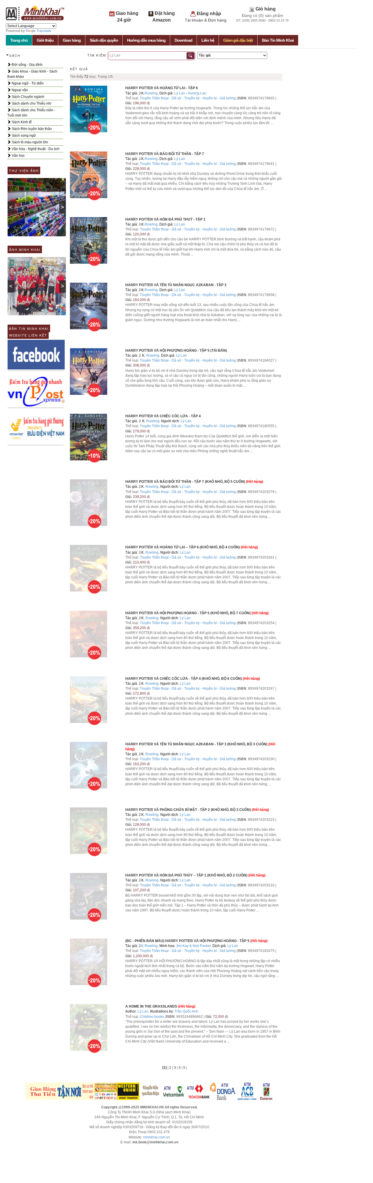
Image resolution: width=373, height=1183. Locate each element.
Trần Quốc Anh (186, 1011)
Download (183, 40)
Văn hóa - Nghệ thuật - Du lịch (35, 149)
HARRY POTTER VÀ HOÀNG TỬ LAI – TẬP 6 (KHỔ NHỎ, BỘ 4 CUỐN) (182, 547)
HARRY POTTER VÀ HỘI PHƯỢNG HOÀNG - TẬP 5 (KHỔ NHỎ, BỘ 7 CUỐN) (188, 613)
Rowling (151, 93)
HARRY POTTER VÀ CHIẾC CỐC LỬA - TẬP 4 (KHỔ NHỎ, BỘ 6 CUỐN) (183, 679)
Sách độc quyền (104, 40)
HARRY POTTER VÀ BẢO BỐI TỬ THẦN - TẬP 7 (164, 154)
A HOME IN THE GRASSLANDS (151, 1006)
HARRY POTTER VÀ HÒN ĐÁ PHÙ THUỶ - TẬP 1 (165, 219)
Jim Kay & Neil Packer (193, 946)
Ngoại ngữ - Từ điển (27, 83)
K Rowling (149, 946)
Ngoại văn (19, 90)
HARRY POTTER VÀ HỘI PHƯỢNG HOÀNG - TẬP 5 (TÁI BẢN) (176, 350)
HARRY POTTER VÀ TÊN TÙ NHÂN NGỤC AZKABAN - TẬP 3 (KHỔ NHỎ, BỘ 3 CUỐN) (196, 744)
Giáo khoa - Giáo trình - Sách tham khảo (32, 74)
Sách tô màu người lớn (29, 142)
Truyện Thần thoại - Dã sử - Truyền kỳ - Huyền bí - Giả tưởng (188, 98)
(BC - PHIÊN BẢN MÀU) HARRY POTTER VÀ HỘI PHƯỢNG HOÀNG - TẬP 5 (187, 941)
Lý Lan (179, 93)
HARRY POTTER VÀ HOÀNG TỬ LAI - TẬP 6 (161, 88)
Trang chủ (19, 40)
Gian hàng (72, 40)
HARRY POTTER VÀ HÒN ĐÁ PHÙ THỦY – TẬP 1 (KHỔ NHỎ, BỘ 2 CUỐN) (186, 875)
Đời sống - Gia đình (27, 65)
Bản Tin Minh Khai (278, 40)
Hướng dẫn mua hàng (146, 40)
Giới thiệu (45, 40)
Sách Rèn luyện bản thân (31, 129)
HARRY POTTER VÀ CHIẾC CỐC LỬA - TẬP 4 (163, 416)
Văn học (18, 156)
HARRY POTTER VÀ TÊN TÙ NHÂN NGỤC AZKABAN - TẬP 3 (175, 285)
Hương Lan (197, 93)
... (271, 123)
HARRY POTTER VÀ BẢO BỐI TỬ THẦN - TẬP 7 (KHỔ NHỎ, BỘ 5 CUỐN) (185, 482)
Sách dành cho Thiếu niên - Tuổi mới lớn (31, 112)
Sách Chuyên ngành (27, 97)
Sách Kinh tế (21, 122)
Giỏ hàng (266, 8)
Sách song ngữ (23, 135)
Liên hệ (207, 40)
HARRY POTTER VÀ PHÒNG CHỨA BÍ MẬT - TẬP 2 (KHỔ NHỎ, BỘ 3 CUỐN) (188, 810)
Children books (152, 1017)
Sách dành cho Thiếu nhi (31, 103)
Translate (43, 31)
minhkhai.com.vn (156, 1137)
